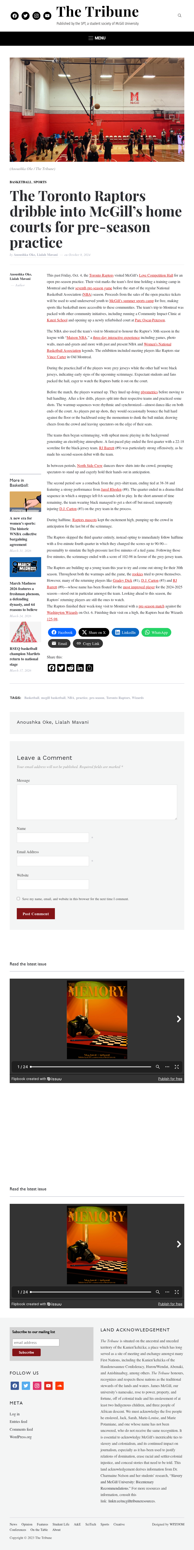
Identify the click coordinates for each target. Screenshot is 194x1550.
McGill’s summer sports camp (131, 300)
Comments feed (21, 1429)
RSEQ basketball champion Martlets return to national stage (25, 656)
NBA (87, 294)
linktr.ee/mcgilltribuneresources (131, 1500)
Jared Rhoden (111, 489)
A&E (77, 1524)
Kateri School (57, 319)
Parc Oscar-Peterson (150, 319)
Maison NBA (77, 337)
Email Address (28, 851)
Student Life (61, 1524)
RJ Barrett (106, 447)
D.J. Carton (68, 508)
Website (23, 875)
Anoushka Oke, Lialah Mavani (36, 254)
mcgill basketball (53, 697)
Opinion (27, 1524)
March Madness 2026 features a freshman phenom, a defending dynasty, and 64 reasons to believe (25, 596)
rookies (137, 573)
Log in (15, 1413)
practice (82, 697)
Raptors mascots (84, 519)
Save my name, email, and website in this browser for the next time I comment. (75, 899)
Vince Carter (56, 356)
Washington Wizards (62, 612)
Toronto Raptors (101, 275)
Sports (40, 181)
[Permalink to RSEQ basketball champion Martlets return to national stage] (25, 632)
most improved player (139, 586)
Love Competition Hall (156, 275)
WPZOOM (177, 1524)
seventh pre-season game (93, 287)
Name (21, 828)
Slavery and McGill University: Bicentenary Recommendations (141, 1482)
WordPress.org (21, 1436)
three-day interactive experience (116, 337)
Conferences (18, 1529)
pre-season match (151, 605)
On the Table (39, 1529)
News (13, 1524)
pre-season (96, 697)
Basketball (21, 181)
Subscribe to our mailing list (33, 1332)
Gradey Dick (122, 580)
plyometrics (149, 391)
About (56, 1529)
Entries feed (18, 1421)
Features (42, 1524)
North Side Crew (90, 465)
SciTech (90, 1524)
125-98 (52, 618)
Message (23, 780)
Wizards (138, 697)
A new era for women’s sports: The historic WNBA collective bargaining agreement (23, 531)
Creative (119, 1524)
